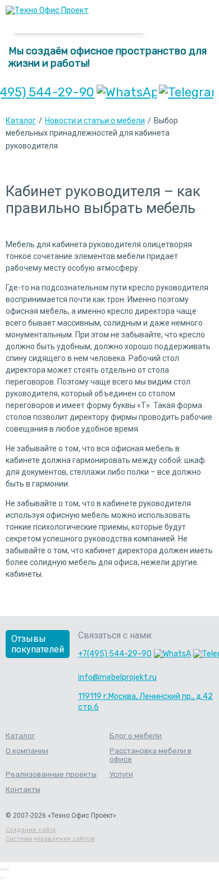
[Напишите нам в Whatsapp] (127, 92)
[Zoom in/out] (8, 869)
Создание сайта (31, 829)
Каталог (21, 120)
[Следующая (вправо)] (3, 878)
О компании (27, 751)
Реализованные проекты (51, 774)
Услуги (121, 774)
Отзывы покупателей (37, 644)
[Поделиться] (3, 869)
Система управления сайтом (50, 838)
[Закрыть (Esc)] (1, 869)
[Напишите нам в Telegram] (186, 92)
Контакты (23, 789)
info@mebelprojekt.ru (117, 677)
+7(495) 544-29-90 (115, 654)
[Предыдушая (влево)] (1, 878)
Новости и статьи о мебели (95, 120)
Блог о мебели (136, 735)
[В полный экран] (5, 869)
